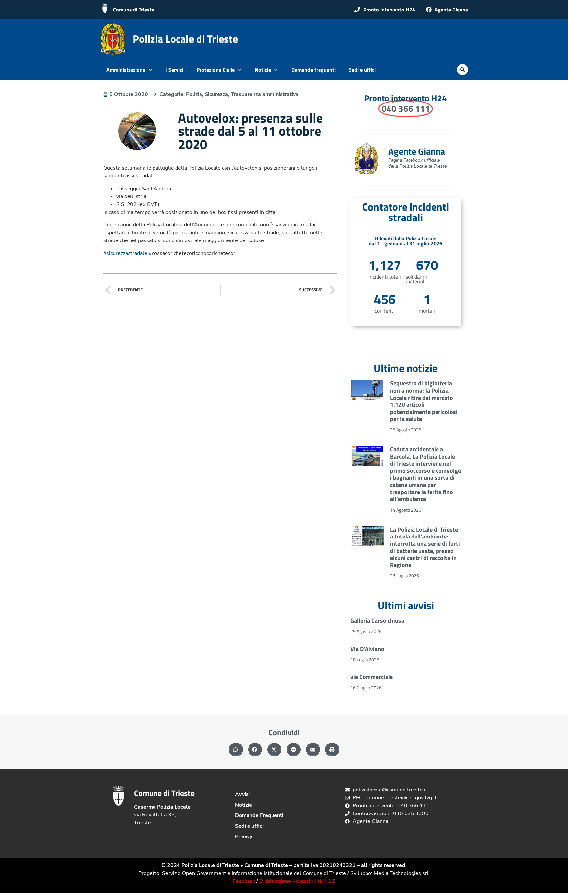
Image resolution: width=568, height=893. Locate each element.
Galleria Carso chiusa (377, 620)
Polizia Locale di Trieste (185, 39)
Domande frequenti (313, 70)
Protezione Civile (216, 70)
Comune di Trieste (133, 9)
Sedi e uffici (362, 70)
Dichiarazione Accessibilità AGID (298, 881)
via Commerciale (371, 677)
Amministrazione (125, 70)
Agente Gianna (416, 151)
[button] (462, 69)
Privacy (243, 836)
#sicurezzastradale (125, 253)
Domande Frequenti (259, 815)
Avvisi (242, 794)
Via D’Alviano (367, 648)
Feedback (244, 881)
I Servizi (174, 70)
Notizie (263, 70)
